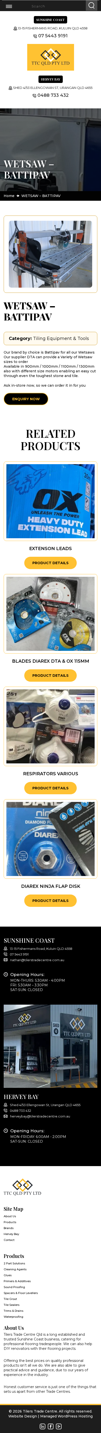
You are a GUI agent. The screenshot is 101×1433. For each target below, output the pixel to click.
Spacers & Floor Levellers (21, 1293)
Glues (8, 1275)
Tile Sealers (11, 1305)
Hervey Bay (11, 1234)
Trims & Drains (13, 1311)
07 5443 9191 (53, 36)
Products (10, 1222)
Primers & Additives (17, 1281)
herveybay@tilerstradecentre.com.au (40, 1116)
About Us (10, 1216)
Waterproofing (13, 1316)
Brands (8, 1228)
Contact (9, 1240)
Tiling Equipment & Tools (61, 338)
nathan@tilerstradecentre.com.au (37, 960)
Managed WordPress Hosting (66, 1416)
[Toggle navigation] (12, 6)
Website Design (22, 1416)
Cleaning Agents (15, 1269)
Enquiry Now (26, 399)
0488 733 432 (53, 95)
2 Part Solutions (14, 1263)
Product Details (50, 563)
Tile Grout (10, 1299)
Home (9, 196)
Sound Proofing (14, 1287)
